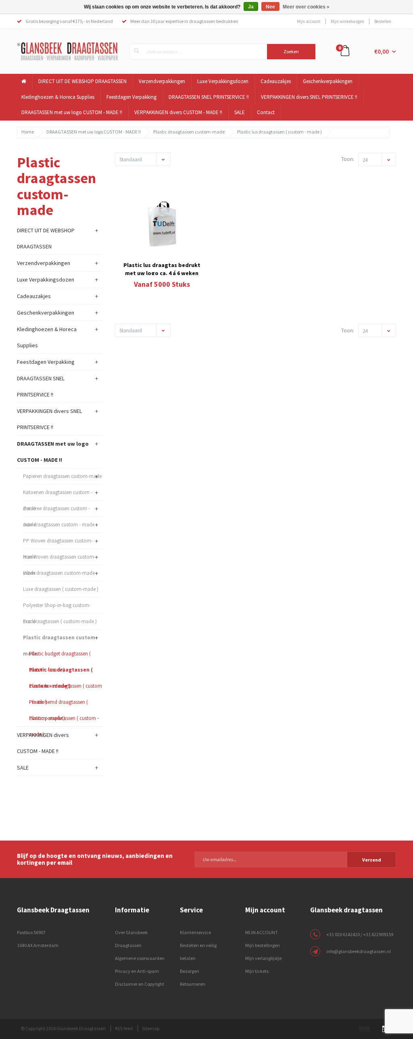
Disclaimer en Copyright (139, 984)
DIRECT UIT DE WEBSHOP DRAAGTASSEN (82, 81)
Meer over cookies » (306, 7)
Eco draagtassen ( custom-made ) (60, 621)
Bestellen (382, 21)
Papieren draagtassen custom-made (62, 476)
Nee (270, 7)
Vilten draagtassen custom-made (59, 573)
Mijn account (309, 21)
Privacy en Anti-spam (137, 971)
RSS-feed (124, 1028)
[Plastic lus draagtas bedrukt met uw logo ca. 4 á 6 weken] (162, 224)
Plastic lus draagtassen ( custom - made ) (279, 132)
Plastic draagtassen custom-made (189, 132)
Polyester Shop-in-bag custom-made (57, 607)
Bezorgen (189, 971)
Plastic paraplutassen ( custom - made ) (64, 720)
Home (27, 132)
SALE (239, 112)
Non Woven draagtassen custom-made (59, 559)
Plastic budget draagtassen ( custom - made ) (60, 656)
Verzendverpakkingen (162, 81)
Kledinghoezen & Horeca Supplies (57, 97)
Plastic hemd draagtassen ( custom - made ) (58, 704)
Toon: (347, 159)
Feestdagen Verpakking (131, 97)
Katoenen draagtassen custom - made (57, 495)
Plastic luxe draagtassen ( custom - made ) (65, 688)
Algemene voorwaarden (140, 958)
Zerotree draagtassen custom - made (56, 511)
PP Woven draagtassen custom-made (58, 543)
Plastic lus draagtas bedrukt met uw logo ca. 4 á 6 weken (161, 268)
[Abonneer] (295, 859)
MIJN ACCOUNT (261, 932)
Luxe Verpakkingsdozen (222, 81)
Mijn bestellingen (262, 945)
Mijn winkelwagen (347, 21)
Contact (266, 112)
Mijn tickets (257, 971)
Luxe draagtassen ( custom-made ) (60, 589)
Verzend (371, 860)
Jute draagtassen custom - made (58, 524)
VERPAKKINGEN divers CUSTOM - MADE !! (178, 112)
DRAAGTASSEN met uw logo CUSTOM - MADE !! (71, 112)
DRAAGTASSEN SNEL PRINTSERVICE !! (209, 97)
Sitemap (150, 1028)
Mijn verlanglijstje (263, 958)
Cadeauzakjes (276, 81)
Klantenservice (195, 932)
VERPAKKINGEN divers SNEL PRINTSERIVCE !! (309, 97)
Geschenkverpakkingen (328, 81)
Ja (251, 7)
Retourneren (192, 984)
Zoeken (291, 51)
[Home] (24, 82)
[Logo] (67, 50)
